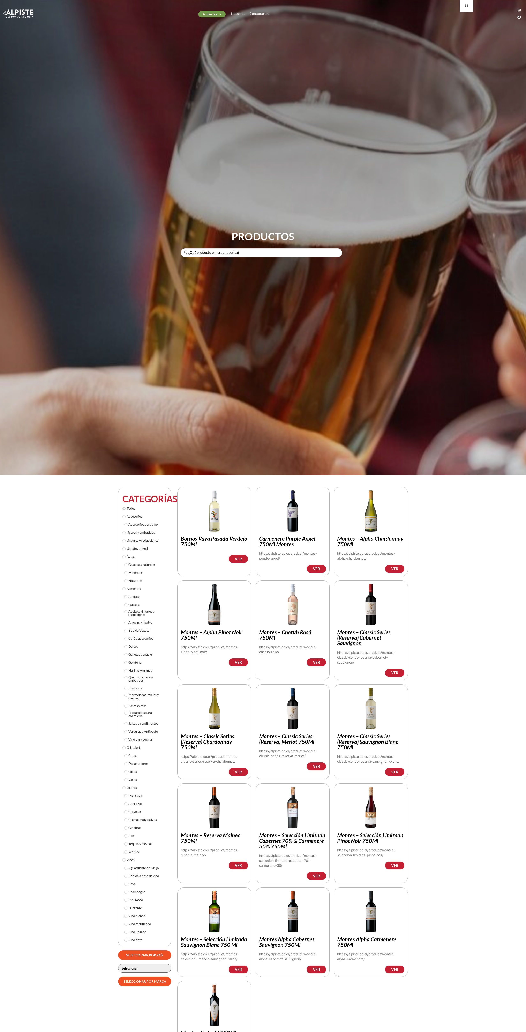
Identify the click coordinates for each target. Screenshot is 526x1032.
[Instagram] (519, 10)
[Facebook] (519, 17)
